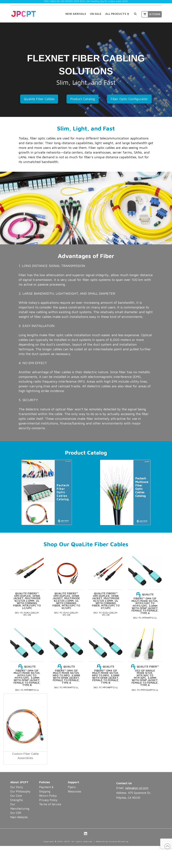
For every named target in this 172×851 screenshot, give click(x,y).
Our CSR (15, 813)
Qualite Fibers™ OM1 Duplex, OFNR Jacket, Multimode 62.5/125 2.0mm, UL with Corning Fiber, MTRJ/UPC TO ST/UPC (106, 600)
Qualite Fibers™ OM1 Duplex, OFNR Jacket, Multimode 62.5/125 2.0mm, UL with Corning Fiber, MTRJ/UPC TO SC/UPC (66, 600)
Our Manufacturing (19, 806)
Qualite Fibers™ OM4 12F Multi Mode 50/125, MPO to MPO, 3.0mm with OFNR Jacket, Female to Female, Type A (66, 674)
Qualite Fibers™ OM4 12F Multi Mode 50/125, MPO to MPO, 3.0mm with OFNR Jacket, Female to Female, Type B (105, 674)
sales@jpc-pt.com (136, 788)
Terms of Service (50, 804)
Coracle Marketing (118, 841)
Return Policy (48, 795)
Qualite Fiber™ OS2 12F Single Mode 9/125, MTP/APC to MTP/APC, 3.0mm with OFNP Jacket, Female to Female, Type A (145, 676)
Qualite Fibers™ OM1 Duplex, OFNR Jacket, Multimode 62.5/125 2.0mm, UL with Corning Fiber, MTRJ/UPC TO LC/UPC (27, 600)
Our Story (16, 787)
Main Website (19, 817)
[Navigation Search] (135, 13)
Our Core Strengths (16, 798)
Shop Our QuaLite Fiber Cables (86, 544)
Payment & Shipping (46, 789)
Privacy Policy (48, 800)
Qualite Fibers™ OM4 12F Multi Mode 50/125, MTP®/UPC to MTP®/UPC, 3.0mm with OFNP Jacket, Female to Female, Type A (145, 603)
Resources (74, 791)
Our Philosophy (20, 791)
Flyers (72, 787)
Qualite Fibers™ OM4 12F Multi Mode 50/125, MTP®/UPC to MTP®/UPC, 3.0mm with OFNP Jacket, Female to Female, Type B (26, 676)
